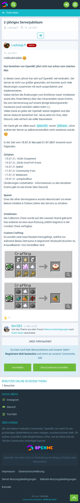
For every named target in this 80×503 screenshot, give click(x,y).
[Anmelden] (66, 5)
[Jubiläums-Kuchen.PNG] (38, 264)
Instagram (12, 399)
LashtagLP (12, 27)
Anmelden (17, 367)
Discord (10, 407)
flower (63, 125)
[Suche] (14, 5)
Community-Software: (40, 499)
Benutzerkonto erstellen (54, 367)
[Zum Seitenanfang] (74, 498)
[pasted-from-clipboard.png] (38, 296)
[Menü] (75, 5)
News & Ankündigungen (56, 329)
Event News (17, 333)
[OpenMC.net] (5, 4)
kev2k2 (43, 125)
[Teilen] (40, 35)
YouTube (11, 414)
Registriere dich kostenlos (20, 353)
